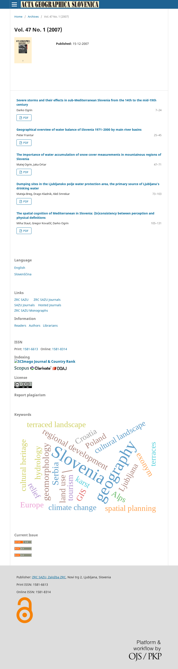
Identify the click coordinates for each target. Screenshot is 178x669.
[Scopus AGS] (21, 369)
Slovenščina (22, 274)
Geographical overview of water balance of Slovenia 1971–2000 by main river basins (79, 129)
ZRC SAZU (21, 300)
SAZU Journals (24, 305)
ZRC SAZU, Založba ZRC (49, 577)
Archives (33, 16)
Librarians (50, 325)
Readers (20, 325)
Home (18, 16)
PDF (25, 118)
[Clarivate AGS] (41, 369)
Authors (34, 325)
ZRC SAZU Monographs (31, 310)
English (19, 268)
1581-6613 (30, 349)
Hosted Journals (49, 305)
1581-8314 (59, 349)
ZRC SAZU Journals (47, 300)
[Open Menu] (14, 4)
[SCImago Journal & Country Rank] (44, 361)
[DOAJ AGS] (59, 369)
